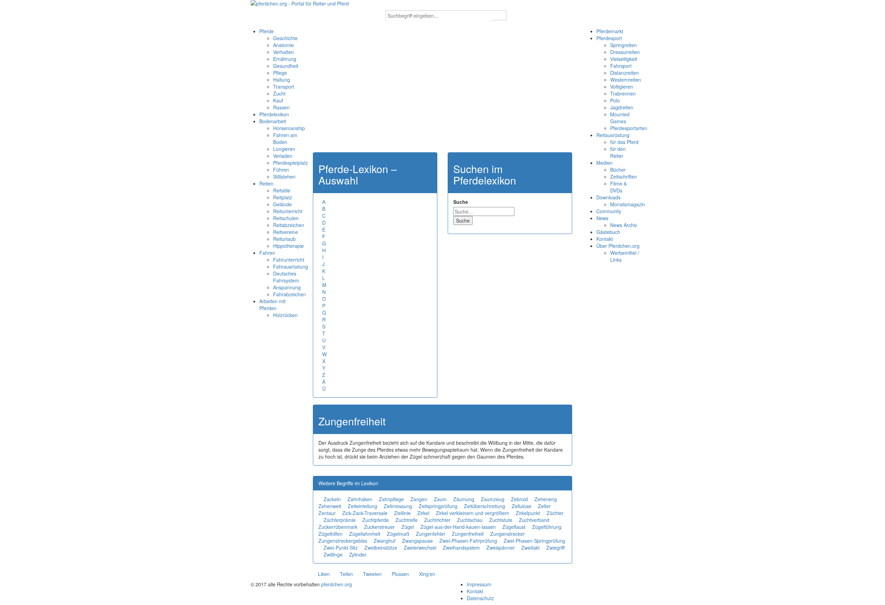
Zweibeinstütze (380, 547)
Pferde (266, 31)
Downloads (608, 197)
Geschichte (285, 38)
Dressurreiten (625, 51)
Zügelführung (546, 526)
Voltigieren (621, 86)
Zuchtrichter (437, 519)
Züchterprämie (340, 519)
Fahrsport (621, 65)
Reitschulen (286, 218)
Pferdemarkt (609, 31)
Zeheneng (545, 499)
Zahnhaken (359, 499)
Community (608, 211)
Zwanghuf (384, 540)
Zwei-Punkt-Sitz (341, 547)
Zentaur (327, 512)
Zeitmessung (398, 506)
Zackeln (332, 499)
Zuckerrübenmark (337, 526)
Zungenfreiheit (468, 533)
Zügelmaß (398, 533)
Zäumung (463, 499)
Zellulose (521, 506)
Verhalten (283, 51)
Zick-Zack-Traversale (365, 512)
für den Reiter (618, 152)
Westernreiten (625, 79)
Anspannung (287, 287)
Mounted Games (620, 118)
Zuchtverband (534, 519)
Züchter (555, 512)
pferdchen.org (336, 584)
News (602, 218)
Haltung (281, 79)
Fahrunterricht (288, 259)
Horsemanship (289, 128)
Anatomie (283, 45)
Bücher (618, 169)
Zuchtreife (406, 519)
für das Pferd (624, 141)
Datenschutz (480, 598)
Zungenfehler (430, 533)
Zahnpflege (391, 499)
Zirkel (423, 512)
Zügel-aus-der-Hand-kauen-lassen (458, 526)
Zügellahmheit (364, 533)
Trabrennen (623, 93)
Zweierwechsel (420, 547)
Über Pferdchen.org (618, 245)
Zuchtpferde (375, 519)
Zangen (418, 499)
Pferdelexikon (274, 114)
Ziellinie (402, 512)
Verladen (282, 155)
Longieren (284, 148)
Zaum (440, 499)
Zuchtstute (500, 519)
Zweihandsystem (461, 547)
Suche (460, 201)
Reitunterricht (287, 211)
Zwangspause (417, 540)
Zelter (544, 506)
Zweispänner (500, 547)
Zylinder (357, 554)
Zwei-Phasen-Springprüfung (534, 540)
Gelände (282, 204)
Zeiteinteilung (362, 506)
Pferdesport (609, 38)
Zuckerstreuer (379, 526)
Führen (281, 169)
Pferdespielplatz (290, 162)
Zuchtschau (470, 519)
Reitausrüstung (613, 135)
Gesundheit (285, 65)
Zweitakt (530, 547)
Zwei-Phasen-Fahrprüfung (468, 540)
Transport (283, 86)
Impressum (479, 584)
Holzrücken (285, 314)
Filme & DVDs (618, 187)
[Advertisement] (442, 93)
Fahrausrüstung (290, 266)
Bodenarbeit (272, 121)
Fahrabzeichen (289, 294)
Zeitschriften (623, 176)
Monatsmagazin (627, 204)
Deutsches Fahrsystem (286, 277)
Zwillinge (333, 554)
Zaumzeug (492, 499)
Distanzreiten (624, 72)
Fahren (267, 252)
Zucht (279, 93)
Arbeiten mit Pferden (272, 304)
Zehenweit (329, 506)
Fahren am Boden (285, 138)
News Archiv (623, 225)
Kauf (278, 100)
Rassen (281, 107)
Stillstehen (284, 176)
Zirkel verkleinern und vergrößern (472, 512)
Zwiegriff (555, 547)
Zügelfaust (513, 526)
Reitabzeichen (288, 225)
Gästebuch (608, 231)
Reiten (266, 183)
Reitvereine (285, 231)
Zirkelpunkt (528, 512)
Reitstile (281, 190)
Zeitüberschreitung (484, 506)
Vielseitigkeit (623, 58)
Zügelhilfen (330, 533)
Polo (615, 100)
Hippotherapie (288, 245)
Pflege (280, 72)
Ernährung (284, 58)
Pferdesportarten (628, 128)
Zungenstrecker (507, 533)
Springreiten (623, 45)
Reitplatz (282, 197)
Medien (604, 162)
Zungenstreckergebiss (342, 540)
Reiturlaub (284, 238)
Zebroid (519, 499)
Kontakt (604, 238)
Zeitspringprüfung (438, 506)
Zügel (407, 526)
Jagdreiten (621, 107)
